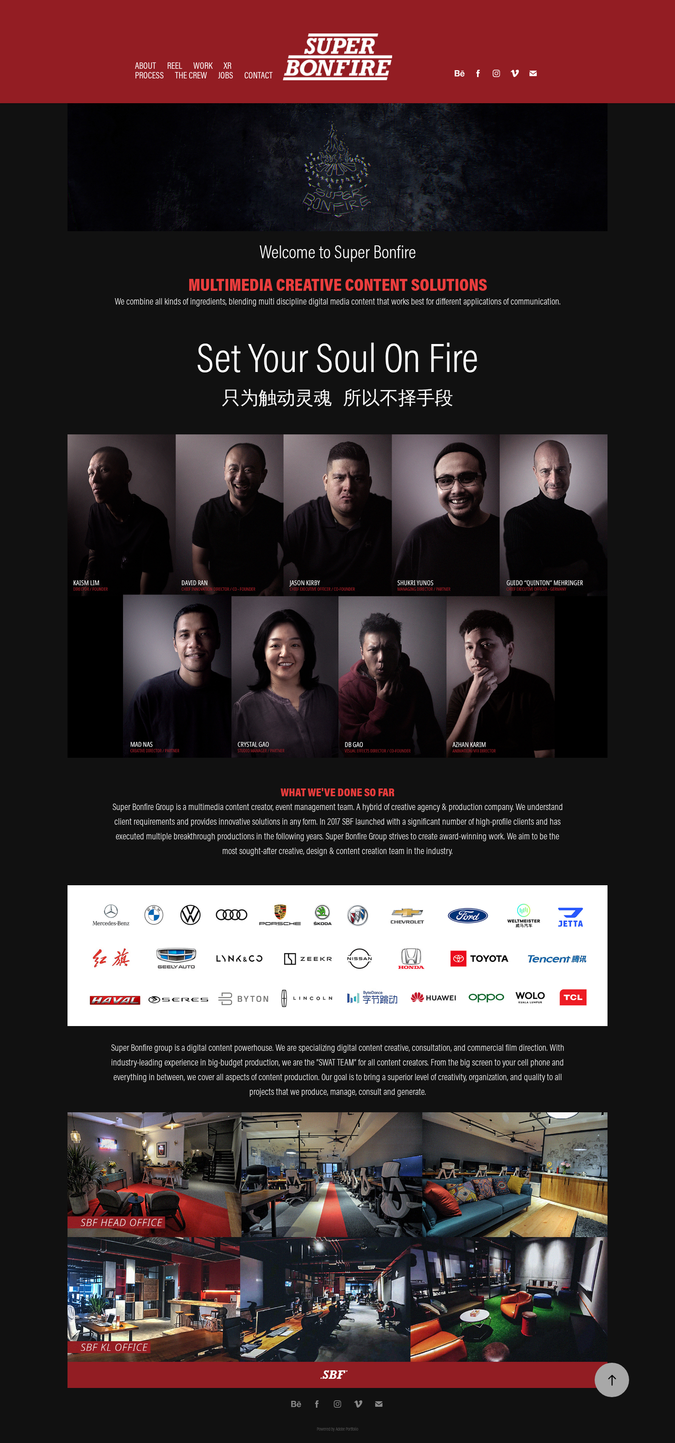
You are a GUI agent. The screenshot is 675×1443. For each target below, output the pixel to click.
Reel (174, 65)
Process (149, 75)
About (145, 65)
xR (227, 65)
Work (203, 65)
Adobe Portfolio (347, 1429)
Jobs (225, 75)
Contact (258, 75)
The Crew (191, 75)
